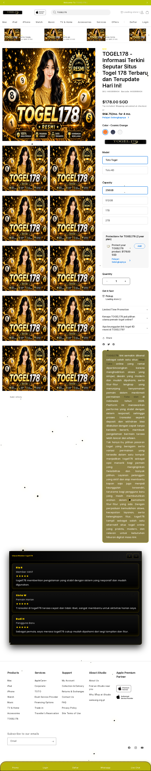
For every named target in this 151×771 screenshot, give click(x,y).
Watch (10, 697)
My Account (68, 680)
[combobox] (81, 12)
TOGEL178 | (81, 3)
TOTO (38, 691)
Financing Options (44, 702)
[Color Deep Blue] (113, 132)
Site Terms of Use (71, 713)
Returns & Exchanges (73, 691)
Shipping (120, 106)
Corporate (40, 686)
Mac (9, 680)
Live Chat (135, 767)
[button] (4, 22)
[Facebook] (104, 345)
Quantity (107, 274)
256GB (109, 190)
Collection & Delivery (73, 686)
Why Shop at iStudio (100, 694)
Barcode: (125, 92)
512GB (109, 200)
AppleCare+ (41, 680)
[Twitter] (109, 345)
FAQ (64, 702)
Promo (15, 767)
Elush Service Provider (46, 697)
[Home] (12, 12)
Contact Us (68, 697)
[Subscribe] (53, 741)
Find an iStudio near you (99, 687)
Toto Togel (111, 160)
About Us (94, 680)
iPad (9, 686)
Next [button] (147, 2)
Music (10, 702)
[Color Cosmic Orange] (105, 132)
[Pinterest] (114, 345)
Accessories (13, 713)
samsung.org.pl (97, 700)
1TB (107, 210)
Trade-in (39, 708)
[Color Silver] (120, 132)
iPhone (11, 691)
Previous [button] (3, 2)
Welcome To (75, 3)
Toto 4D (109, 170)
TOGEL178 (112, 355)
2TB (107, 220)
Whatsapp (105, 767)
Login (45, 767)
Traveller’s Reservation (47, 713)
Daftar (75, 767)
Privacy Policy (69, 708)
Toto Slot (131, 397)
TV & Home (13, 708)
